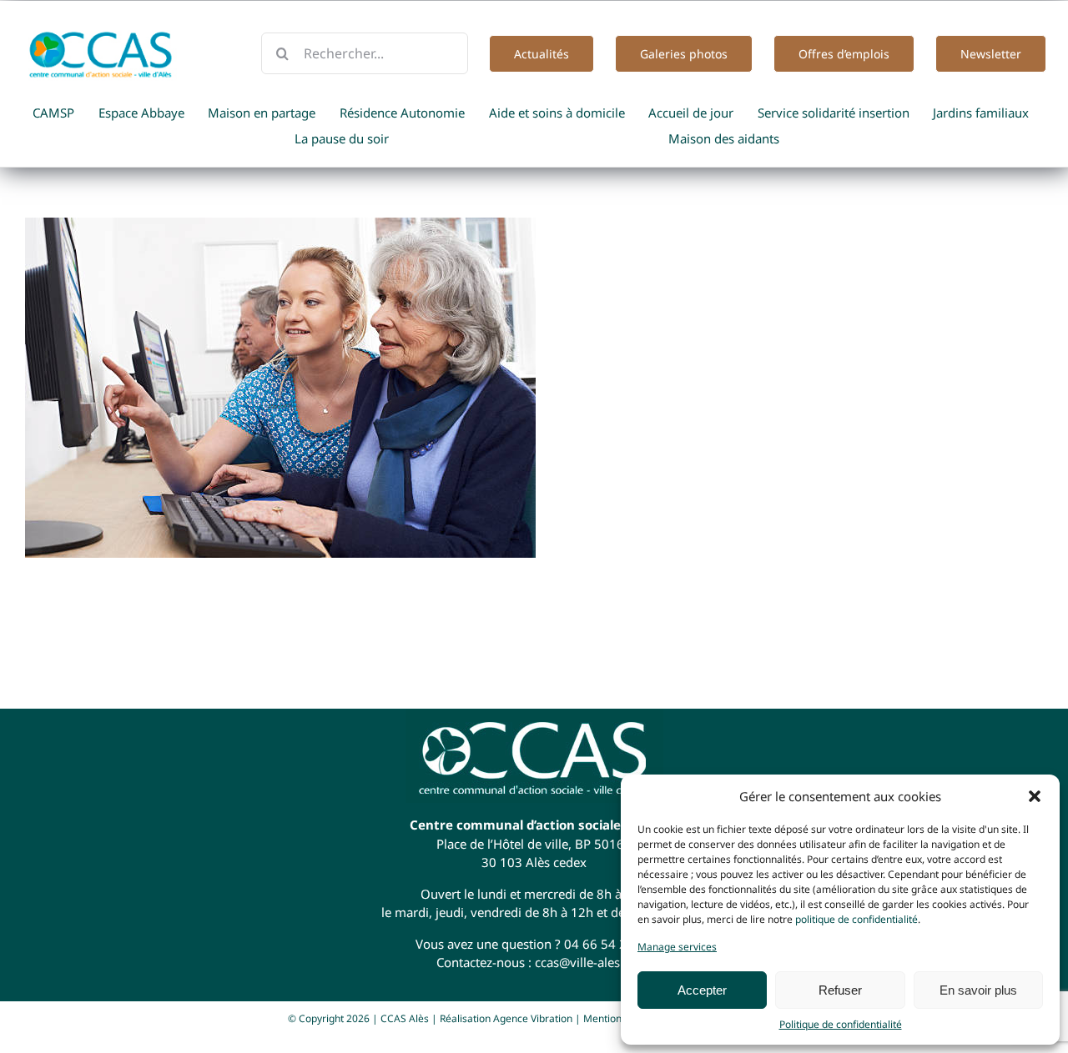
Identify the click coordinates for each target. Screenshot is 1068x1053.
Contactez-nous (480, 962)
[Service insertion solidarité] (534, 388)
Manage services (677, 947)
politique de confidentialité (856, 919)
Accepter (702, 990)
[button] (1034, 796)
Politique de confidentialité (840, 1024)
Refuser (840, 990)
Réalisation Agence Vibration (506, 1018)
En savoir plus (978, 990)
